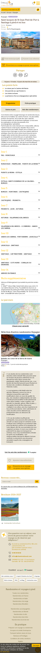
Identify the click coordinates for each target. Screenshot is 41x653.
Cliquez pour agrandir (20, 326)
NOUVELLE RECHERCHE (9, 10)
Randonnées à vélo (20, 614)
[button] (3, 43)
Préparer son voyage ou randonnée (21, 628)
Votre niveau (8, 580)
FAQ (16, 580)
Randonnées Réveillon (20, 604)
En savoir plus (5, 652)
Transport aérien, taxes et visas (20, 633)
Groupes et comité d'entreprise (20, 630)
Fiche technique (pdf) (12, 59)
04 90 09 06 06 (16, 553)
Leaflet (21, 323)
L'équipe (37, 576)
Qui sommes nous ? (7, 576)
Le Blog (22, 580)
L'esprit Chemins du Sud (24, 576)
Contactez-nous (32, 580)
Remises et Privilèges (20, 636)
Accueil (3, 12)
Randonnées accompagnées (20, 609)
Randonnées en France (20, 596)
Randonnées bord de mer (20, 620)
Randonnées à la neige (20, 601)
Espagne (15, 12)
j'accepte (36, 645)
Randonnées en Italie (20, 598)
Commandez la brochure (12, 523)
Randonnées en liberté (20, 612)
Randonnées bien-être (20, 617)
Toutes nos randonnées (20, 593)
